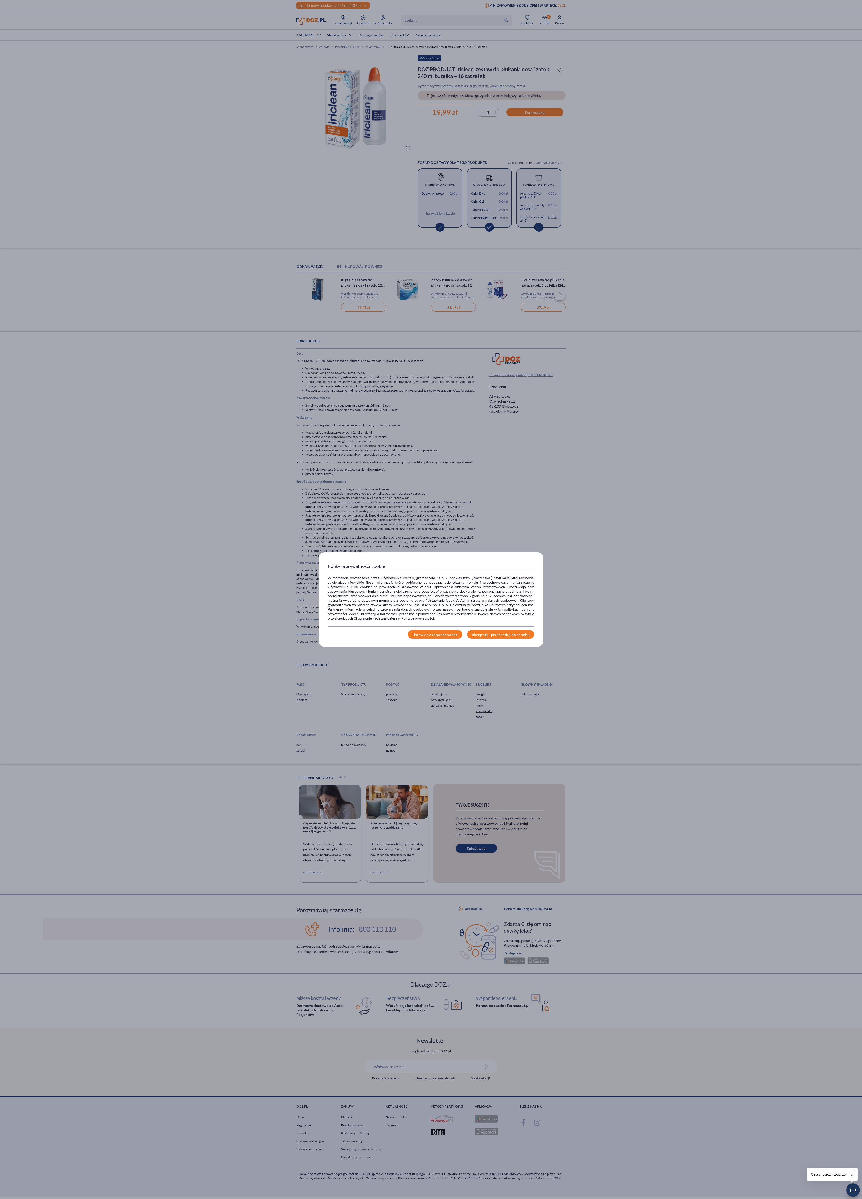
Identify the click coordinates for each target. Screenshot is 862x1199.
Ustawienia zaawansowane (435, 634)
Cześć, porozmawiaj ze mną (832, 1174)
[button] (853, 1190)
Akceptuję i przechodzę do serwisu (501, 634)
